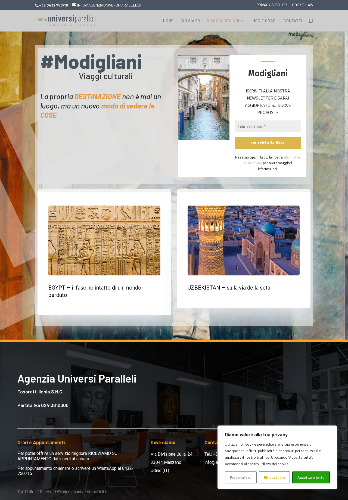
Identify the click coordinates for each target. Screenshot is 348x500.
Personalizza (240, 477)
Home (168, 21)
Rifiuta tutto (274, 477)
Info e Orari (264, 21)
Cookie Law (302, 5)
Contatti (293, 21)
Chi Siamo (190, 21)
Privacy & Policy (271, 5)
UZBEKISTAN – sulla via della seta (229, 287)
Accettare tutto (311, 477)
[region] (277, 457)
